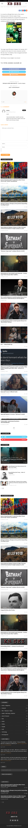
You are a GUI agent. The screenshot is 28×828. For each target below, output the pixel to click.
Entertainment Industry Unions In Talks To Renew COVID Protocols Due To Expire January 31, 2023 (13, 228)
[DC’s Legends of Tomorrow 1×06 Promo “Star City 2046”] (14, 455)
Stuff (14, 729)
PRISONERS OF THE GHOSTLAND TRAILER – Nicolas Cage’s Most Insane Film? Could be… (14, 274)
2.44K (26, 424)
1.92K (26, 462)
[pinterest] (14, 440)
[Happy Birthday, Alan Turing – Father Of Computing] (4, 475)
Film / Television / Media (13, 177)
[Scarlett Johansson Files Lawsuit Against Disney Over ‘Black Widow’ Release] (14, 311)
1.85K (26, 207)
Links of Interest (6, 248)
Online (13, 248)
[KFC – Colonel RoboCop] (14, 335)
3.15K (26, 612)
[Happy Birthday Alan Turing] (14, 600)
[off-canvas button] (2, 3)
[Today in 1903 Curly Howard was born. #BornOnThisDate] (14, 419)
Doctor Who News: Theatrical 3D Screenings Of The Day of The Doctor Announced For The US (17, 482)
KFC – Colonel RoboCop (6, 344)
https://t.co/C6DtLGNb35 (6, 760)
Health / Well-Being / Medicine (14, 713)
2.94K (26, 324)
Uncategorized (14, 734)
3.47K (26, 253)
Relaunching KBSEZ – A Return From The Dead (12, 646)
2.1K (26, 416)
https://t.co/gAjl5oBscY (22, 743)
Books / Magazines (14, 705)
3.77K (26, 230)
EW (4, 62)
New (21, 177)
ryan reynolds (16, 62)
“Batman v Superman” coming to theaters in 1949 (13, 251)
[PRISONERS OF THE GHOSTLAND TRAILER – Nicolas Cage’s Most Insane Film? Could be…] (14, 263)
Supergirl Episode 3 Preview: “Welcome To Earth (13, 414)
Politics (14, 724)
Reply (24, 110)
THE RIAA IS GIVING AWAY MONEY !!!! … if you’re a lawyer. (14, 83)
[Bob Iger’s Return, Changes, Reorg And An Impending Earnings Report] (14, 194)
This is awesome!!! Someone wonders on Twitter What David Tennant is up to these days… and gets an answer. (14, 368)
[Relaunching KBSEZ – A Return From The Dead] (14, 641)
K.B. (14, 97)
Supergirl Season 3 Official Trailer (9, 391)
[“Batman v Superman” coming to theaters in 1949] (14, 241)
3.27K (26, 276)
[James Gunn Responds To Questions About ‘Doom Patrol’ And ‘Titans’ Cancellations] (14, 170)
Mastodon (2, 1)
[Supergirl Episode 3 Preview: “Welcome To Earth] (14, 404)
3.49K (26, 346)
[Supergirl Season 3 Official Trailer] (14, 382)
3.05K (26, 648)
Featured (5, 177)
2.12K (26, 183)
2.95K (26, 300)
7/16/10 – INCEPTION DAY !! (14, 87)
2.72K (26, 393)
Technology (11, 607)
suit (20, 62)
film (6, 62)
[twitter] (14, 437)
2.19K (26, 371)
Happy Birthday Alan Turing (8, 610)
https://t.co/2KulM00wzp (6, 745)
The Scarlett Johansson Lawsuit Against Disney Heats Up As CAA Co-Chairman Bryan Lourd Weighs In (14, 297)
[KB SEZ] (14, 3)
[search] (26, 3)
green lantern (10, 62)
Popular (14, 726)
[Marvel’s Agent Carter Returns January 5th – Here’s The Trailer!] (4, 468)
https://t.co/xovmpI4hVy (6, 752)
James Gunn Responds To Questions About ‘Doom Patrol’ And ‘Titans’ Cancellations (13, 180)
